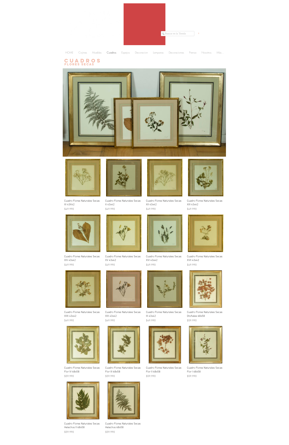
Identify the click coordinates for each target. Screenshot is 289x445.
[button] (199, 32)
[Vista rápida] (83, 177)
